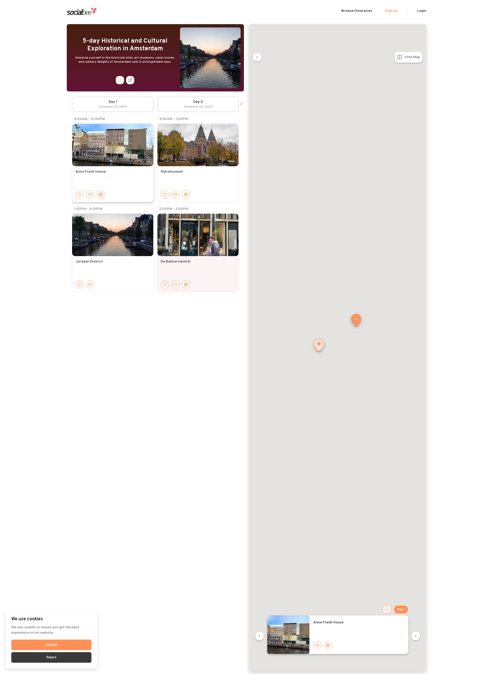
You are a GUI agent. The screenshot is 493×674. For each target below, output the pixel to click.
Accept (51, 645)
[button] (356, 320)
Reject (51, 657)
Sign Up (391, 11)
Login (421, 11)
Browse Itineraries (356, 11)
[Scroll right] (241, 104)
